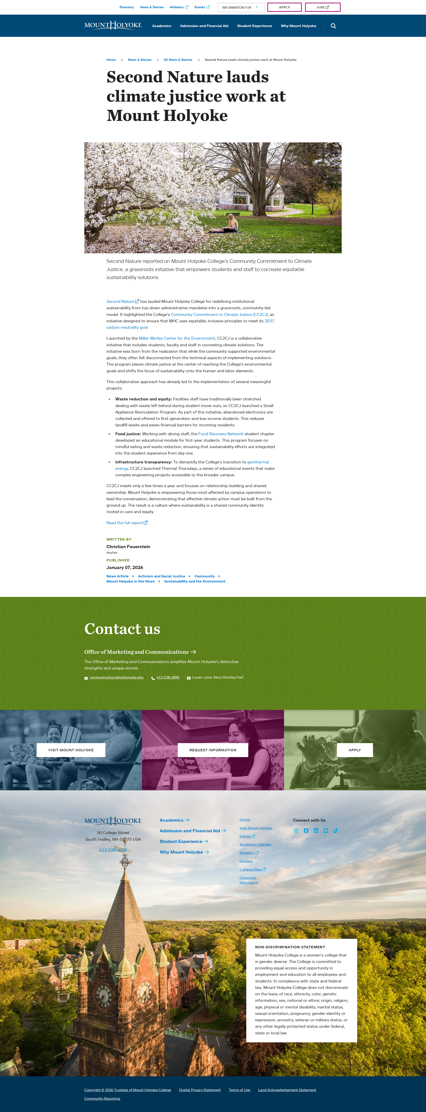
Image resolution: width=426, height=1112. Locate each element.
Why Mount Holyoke (298, 26)
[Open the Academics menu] (162, 32)
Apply (284, 7)
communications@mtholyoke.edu (117, 677)
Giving (245, 819)
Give (321, 7)
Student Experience (254, 26)
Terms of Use (239, 1090)
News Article (117, 576)
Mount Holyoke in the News (130, 581)
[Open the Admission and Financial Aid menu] (204, 32)
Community (205, 576)
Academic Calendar (256, 844)
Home (111, 60)
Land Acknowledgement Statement (287, 1090)
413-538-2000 (113, 849)
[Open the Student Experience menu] (255, 32)
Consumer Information (249, 880)
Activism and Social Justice (161, 576)
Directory (127, 7)
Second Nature (120, 301)
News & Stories (152, 7)
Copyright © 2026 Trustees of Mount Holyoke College (127, 1090)
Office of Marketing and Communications (136, 651)
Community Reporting (102, 1098)
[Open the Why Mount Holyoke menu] (299, 32)
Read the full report (124, 522)
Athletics (177, 7)
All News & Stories (178, 60)
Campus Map (250, 869)
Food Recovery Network (220, 433)
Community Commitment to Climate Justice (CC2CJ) (219, 314)
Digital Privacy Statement (200, 1090)
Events (200, 7)
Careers (246, 861)
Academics (161, 26)
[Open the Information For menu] (246, 7)
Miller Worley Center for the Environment (177, 338)
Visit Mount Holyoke (256, 828)
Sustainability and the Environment (194, 581)
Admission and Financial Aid (204, 26)
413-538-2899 (168, 677)
